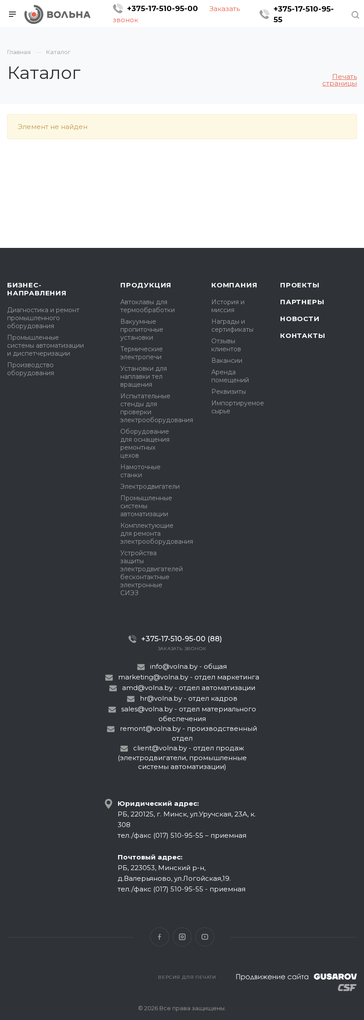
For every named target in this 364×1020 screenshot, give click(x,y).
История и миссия (228, 306)
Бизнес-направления (37, 289)
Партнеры (302, 302)
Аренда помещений (230, 376)
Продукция (145, 285)
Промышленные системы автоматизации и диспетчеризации (45, 345)
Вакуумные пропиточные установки (141, 329)
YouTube (204, 936)
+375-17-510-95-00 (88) (181, 639)
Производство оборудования (30, 369)
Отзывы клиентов (226, 345)
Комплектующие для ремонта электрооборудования (156, 533)
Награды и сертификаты (232, 325)
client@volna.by (160, 748)
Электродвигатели (150, 486)
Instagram (182, 936)
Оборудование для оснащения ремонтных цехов (145, 443)
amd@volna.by (147, 687)
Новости (300, 318)
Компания (234, 285)
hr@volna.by (161, 698)
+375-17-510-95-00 (162, 8)
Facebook (159, 936)
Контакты (302, 335)
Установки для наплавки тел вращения (143, 376)
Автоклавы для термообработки (147, 306)
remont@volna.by (150, 728)
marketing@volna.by (153, 677)
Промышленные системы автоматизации (146, 506)
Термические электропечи (141, 353)
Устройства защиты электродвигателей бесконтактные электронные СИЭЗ (151, 573)
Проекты (300, 285)
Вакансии (226, 361)
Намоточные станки (140, 471)
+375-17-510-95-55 (303, 14)
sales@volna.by (147, 709)
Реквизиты (228, 392)
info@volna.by (174, 666)
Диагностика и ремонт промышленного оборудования (43, 318)
